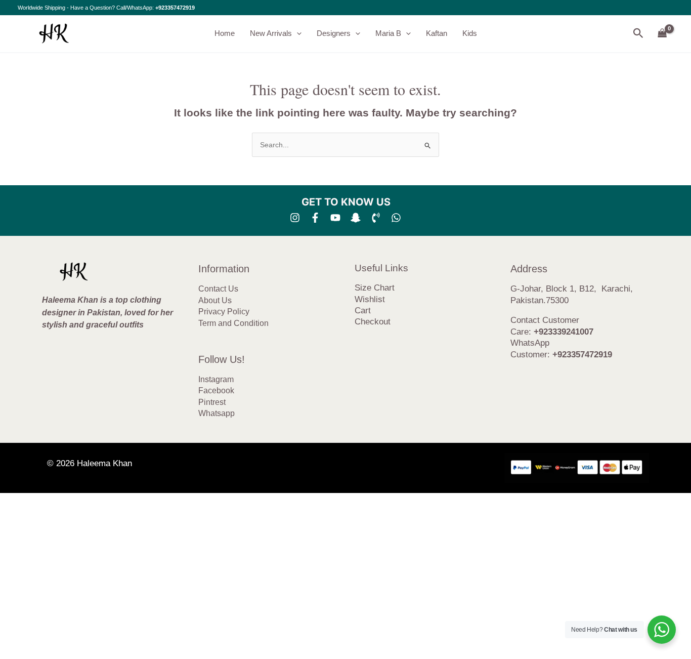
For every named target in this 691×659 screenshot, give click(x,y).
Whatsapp (216, 413)
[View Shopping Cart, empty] (662, 33)
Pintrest (212, 402)
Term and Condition (233, 323)
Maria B (388, 33)
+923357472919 (175, 8)
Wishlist (370, 299)
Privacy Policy (223, 311)
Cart (363, 310)
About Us (215, 300)
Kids (469, 33)
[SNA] (356, 218)
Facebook (216, 390)
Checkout (373, 321)
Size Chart (375, 288)
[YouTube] (335, 218)
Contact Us (218, 288)
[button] (296, 33)
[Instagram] (295, 218)
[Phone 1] (376, 218)
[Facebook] (315, 218)
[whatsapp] (396, 218)
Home (224, 33)
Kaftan (436, 33)
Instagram (216, 379)
